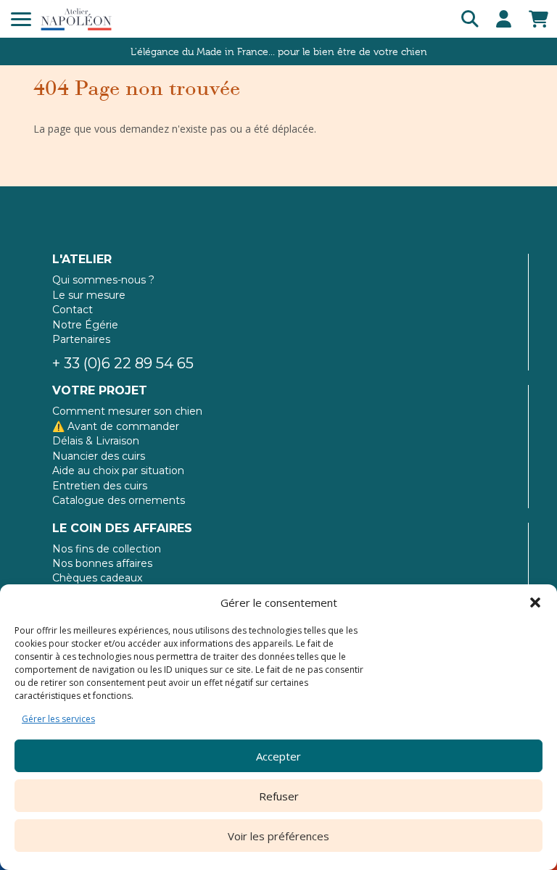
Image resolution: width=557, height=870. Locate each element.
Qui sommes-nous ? (103, 279)
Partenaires (81, 339)
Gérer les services (58, 719)
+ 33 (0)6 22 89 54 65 (123, 363)
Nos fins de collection (106, 548)
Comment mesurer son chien (127, 411)
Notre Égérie (85, 324)
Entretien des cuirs (99, 485)
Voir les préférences (278, 836)
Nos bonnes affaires (102, 563)
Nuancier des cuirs (98, 456)
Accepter (278, 756)
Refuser (279, 796)
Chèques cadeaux (97, 577)
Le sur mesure (88, 295)
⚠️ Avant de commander (115, 426)
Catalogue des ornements (118, 500)
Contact (72, 309)
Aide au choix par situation (118, 470)
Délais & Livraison (95, 440)
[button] (535, 602)
